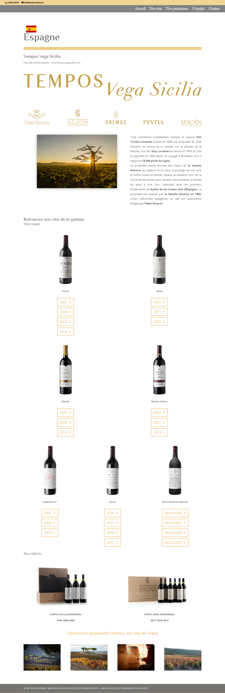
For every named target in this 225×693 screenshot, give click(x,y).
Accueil (140, 9)
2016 (110, 513)
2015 (110, 523)
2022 (157, 302)
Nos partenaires (177, 9)
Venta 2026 (173, 513)
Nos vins (155, 9)
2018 (63, 331)
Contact (214, 9)
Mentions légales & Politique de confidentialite (73, 688)
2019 (63, 322)
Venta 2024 (173, 532)
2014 (110, 532)
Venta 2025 (173, 523)
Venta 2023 (173, 542)
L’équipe (198, 9)
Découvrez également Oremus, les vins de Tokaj (112, 633)
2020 (63, 312)
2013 (110, 542)
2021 (63, 302)
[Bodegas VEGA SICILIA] (42, 669)
